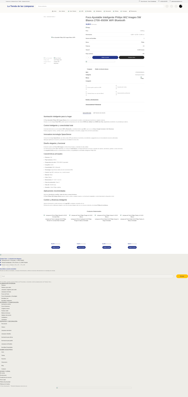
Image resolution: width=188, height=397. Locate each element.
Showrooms (4, 362)
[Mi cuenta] (176, 6)
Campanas (4, 319)
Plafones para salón (6, 287)
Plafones (3, 285)
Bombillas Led (4, 298)
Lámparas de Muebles (6, 344)
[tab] (87, 113)
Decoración (4, 323)
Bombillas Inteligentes (6, 300)
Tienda (3, 355)
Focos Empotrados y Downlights (9, 296)
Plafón (20, 1)
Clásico (3, 327)
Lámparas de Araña (6, 291)
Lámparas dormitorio (6, 330)
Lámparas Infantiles (6, 333)
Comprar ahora (131, 57)
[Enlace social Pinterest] (142, 81)
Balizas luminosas (5, 313)
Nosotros (3, 358)
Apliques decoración (6, 315)
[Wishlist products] (171, 6)
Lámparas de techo (26, 1)
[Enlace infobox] (147, 1)
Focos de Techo (5, 294)
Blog (2, 365)
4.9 (143, 46)
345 (143, 53)
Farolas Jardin (4, 310)
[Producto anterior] (79, 17)
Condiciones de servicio (5, 377)
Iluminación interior (51, 16)
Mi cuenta (2, 373)
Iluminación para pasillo (7, 340)
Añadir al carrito (105, 57)
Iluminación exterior (6, 304)
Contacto (3, 369)
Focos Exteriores (5, 306)
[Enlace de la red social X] (140, 81)
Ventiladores (4, 317)
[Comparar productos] (167, 6)
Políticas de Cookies (5, 384)
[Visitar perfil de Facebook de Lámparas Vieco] (1, 267)
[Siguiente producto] (82, 17)
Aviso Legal (3, 379)
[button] (55, 247)
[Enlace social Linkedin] (144, 81)
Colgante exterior (5, 308)
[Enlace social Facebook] (139, 81)
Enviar (182, 276)
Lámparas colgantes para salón (9, 289)
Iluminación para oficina (7, 337)
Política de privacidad (5, 381)
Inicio (45, 16)
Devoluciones (3, 375)
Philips (142, 42)
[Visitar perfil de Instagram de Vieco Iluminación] (6, 267)
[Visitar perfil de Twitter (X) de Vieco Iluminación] (11, 267)
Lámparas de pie (14, 1)
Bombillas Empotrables (7, 347)
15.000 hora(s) (140, 49)
